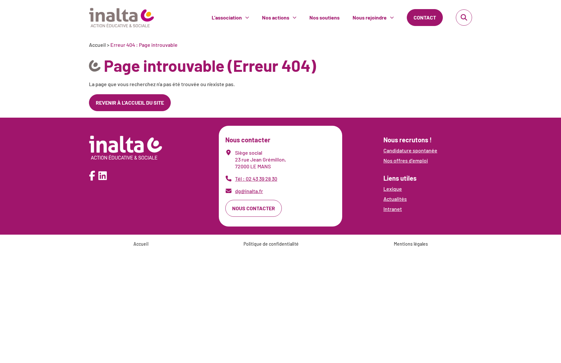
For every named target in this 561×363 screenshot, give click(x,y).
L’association (227, 17)
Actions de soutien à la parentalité (307, 9)
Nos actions (275, 17)
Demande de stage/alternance (394, 21)
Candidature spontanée (410, 150)
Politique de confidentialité (271, 244)
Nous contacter (253, 208)
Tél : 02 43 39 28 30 (256, 178)
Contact (425, 17)
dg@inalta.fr (249, 191)
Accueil (97, 45)
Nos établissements (241, 9)
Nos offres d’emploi (381, 9)
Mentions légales (411, 244)
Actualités (395, 199)
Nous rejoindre (370, 17)
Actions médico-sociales (297, 21)
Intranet (392, 209)
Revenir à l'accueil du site (130, 102)
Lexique (392, 189)
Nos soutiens (324, 17)
